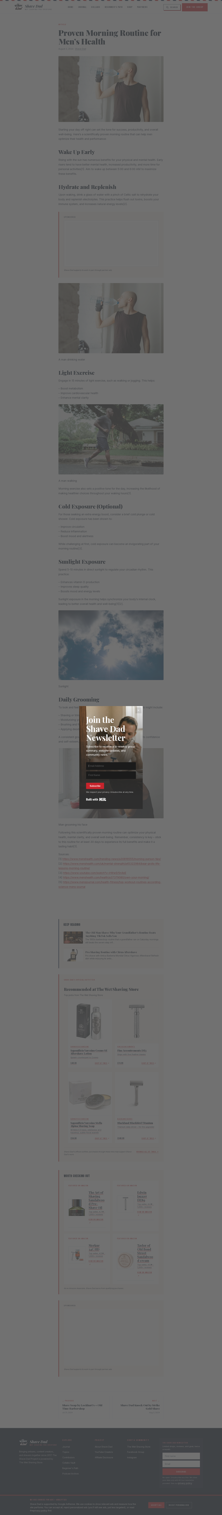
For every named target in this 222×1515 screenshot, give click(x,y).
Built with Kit (96, 799)
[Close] (138, 710)
